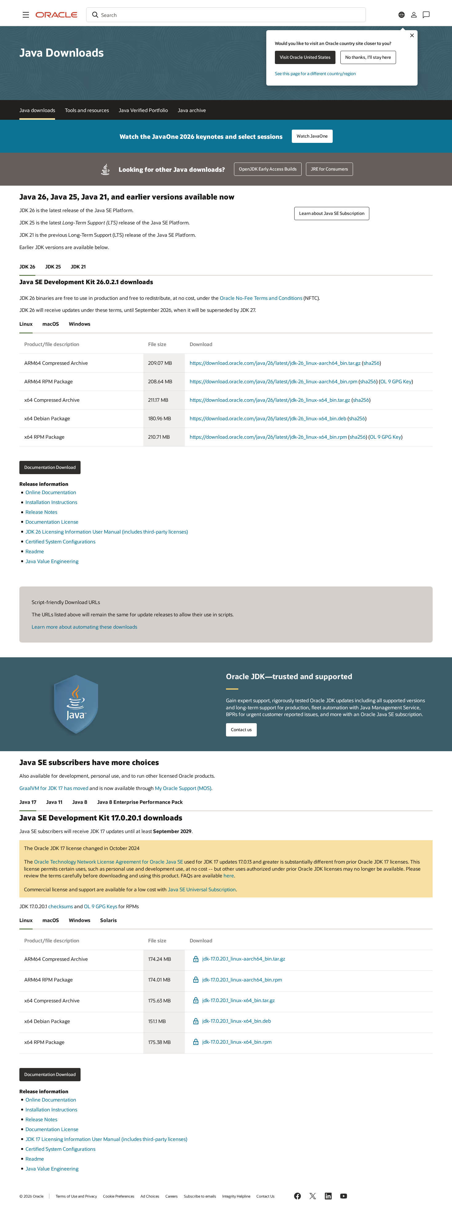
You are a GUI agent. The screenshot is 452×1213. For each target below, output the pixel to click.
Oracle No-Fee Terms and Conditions (261, 298)
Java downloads (37, 110)
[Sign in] (414, 14)
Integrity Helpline (236, 1196)
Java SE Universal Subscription (202, 889)
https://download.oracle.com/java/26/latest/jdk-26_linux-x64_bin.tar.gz (270, 400)
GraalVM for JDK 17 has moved (53, 788)
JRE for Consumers (329, 169)
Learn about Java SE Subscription (331, 213)
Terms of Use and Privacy (76, 1196)
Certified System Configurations (60, 541)
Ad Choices (150, 1196)
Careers (171, 1196)
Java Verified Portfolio (143, 110)
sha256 (371, 363)
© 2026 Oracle (31, 1196)
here (229, 875)
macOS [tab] (50, 323)
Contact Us (265, 1196)
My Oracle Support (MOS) (183, 788)
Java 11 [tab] (54, 802)
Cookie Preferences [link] (118, 1196)
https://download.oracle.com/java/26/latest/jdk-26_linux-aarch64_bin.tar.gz (275, 363)
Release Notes (41, 512)
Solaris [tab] (108, 920)
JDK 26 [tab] (27, 266)
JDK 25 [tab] (53, 266)
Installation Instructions (51, 502)
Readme (35, 551)
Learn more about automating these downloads (84, 626)
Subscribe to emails (200, 1196)
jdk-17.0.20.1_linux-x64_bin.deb (236, 1021)
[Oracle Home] (56, 15)
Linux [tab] (26, 323)
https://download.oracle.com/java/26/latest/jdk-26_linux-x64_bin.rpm (268, 436)
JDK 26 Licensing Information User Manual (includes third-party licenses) (107, 531)
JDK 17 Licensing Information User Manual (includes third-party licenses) (106, 1139)
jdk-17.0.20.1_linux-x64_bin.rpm (237, 1041)
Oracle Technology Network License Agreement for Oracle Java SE (108, 861)
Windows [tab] (79, 323)
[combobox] (226, 14)
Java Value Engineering (52, 561)
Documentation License (52, 521)
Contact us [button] (241, 729)
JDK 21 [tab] (78, 266)
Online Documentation (51, 492)
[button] (26, 14)
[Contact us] (426, 14)
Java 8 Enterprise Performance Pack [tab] (140, 802)
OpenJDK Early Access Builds (268, 169)
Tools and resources (87, 110)
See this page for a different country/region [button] (315, 73)
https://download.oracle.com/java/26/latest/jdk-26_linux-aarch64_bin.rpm (273, 381)
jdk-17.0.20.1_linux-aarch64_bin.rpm (242, 979)
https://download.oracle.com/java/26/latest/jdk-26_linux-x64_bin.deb (268, 418)
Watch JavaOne (312, 136)
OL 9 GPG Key (395, 381)
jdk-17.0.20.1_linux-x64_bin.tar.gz (238, 1000)
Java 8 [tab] (79, 802)
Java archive (192, 110)
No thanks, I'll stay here (368, 57)
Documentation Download (50, 467)
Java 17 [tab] (27, 802)
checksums (60, 906)
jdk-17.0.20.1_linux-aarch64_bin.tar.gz (243, 958)
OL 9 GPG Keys (100, 906)
